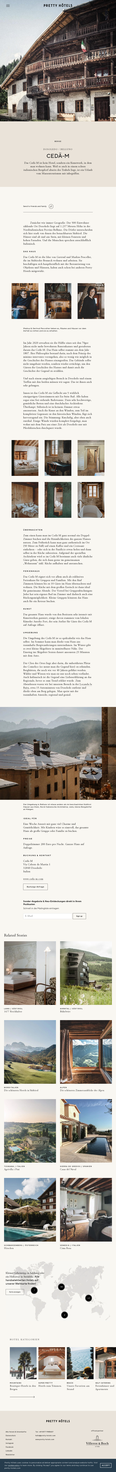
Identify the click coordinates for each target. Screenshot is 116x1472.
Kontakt (9, 1439)
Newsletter (10, 1455)
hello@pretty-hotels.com (45, 1436)
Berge (58, 141)
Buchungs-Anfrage (35, 887)
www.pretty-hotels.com (44, 1439)
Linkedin (9, 1451)
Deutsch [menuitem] (105, 6)
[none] (106, 6)
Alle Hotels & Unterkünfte (16, 1432)
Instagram (10, 1443)
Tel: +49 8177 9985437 (44, 1432)
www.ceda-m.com (33, 879)
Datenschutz (11, 1436)
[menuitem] (106, 6)
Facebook (9, 1447)
